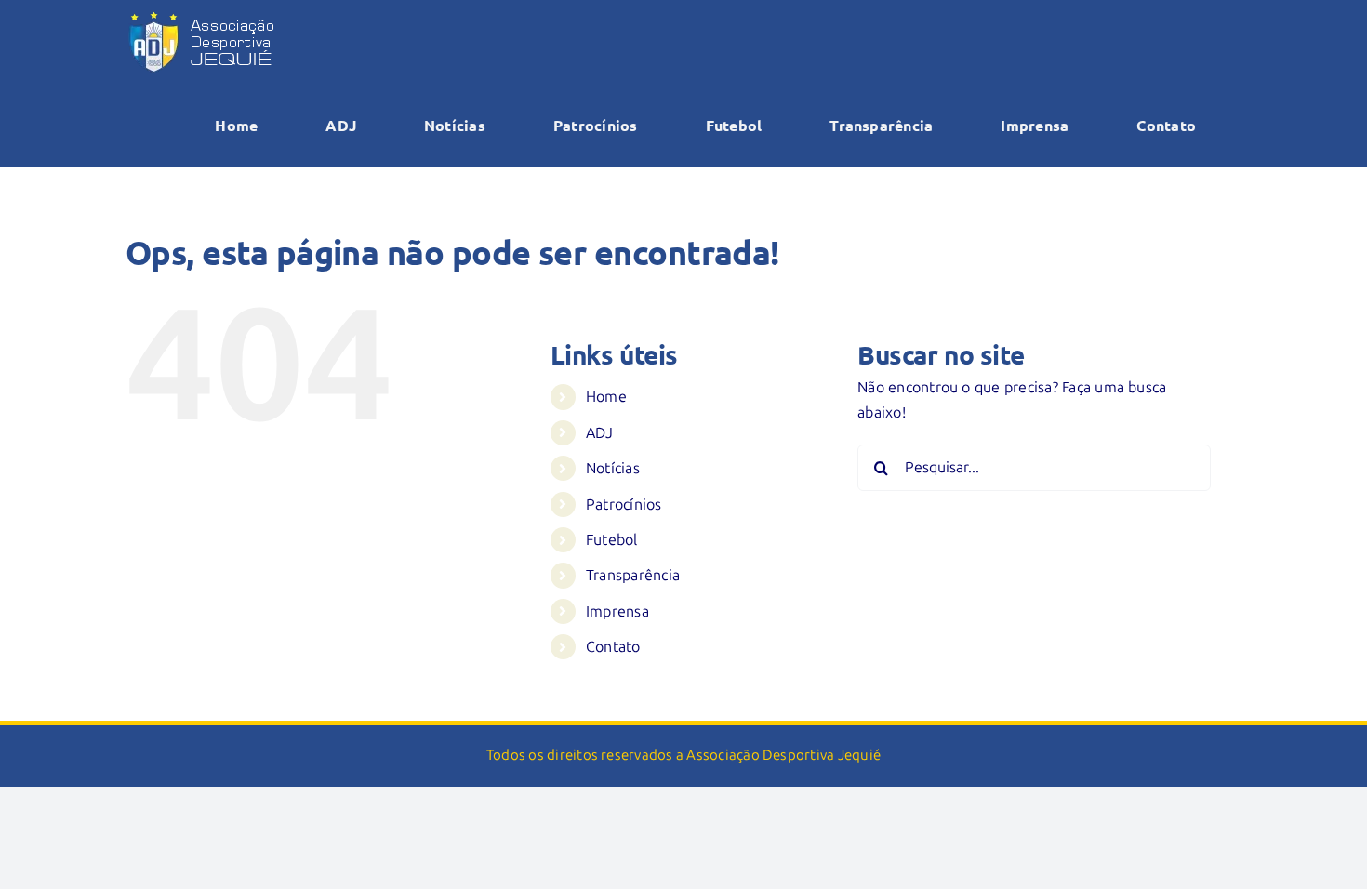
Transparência (633, 575)
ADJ (600, 433)
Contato (613, 647)
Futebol (612, 540)
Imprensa (617, 611)
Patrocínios (624, 504)
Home (606, 396)
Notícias (613, 468)
